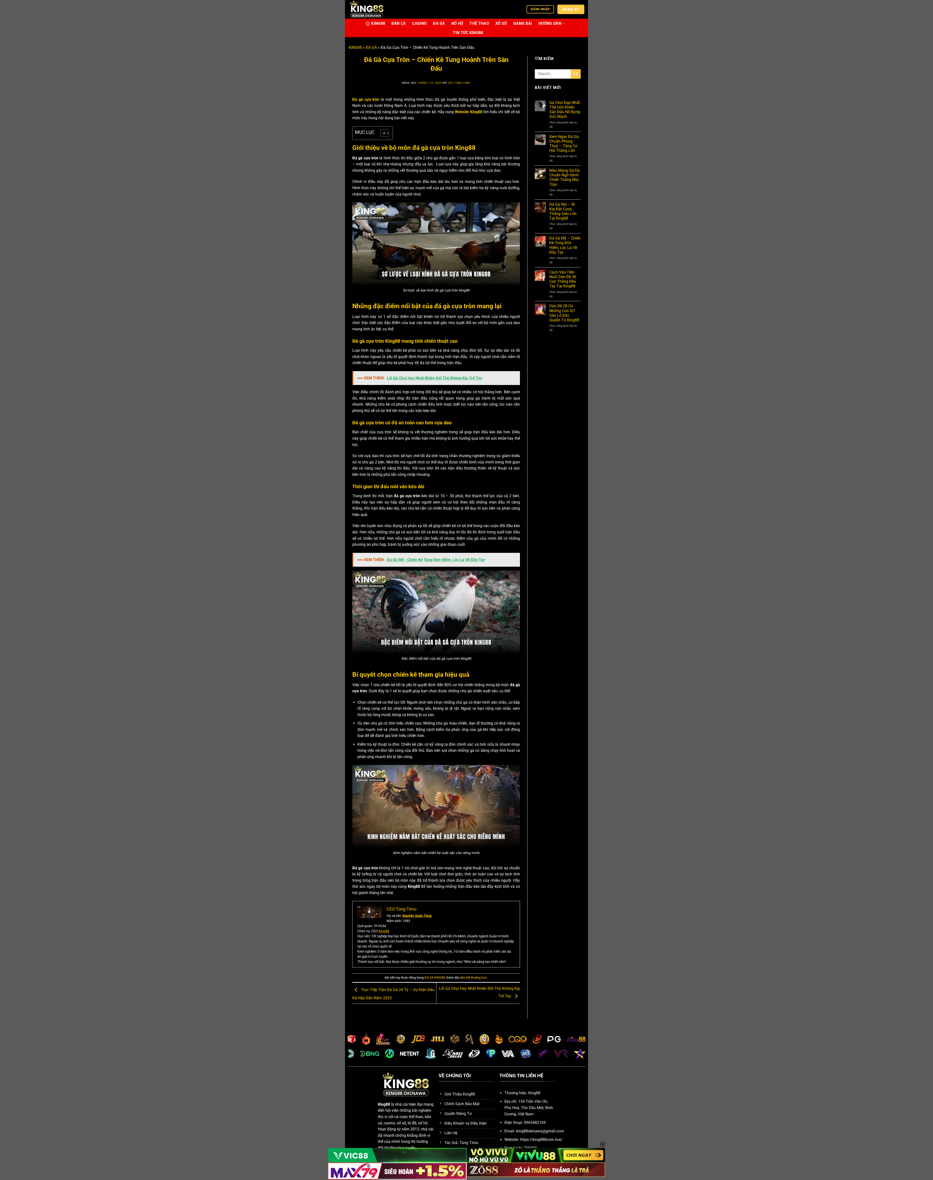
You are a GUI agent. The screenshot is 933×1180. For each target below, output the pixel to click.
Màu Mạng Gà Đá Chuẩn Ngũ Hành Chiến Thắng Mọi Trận (564, 177)
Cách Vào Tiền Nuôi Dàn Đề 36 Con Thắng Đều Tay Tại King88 (562, 279)
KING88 (378, 23)
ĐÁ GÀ (439, 23)
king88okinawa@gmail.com (540, 1131)
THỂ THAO (479, 23)
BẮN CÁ (398, 23)
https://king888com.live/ (541, 1139)
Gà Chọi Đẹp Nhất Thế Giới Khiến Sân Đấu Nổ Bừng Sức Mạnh (564, 109)
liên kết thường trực (473, 977)
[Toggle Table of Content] (382, 133)
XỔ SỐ (501, 23)
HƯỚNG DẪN (549, 23)
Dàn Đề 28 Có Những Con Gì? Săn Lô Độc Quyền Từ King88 (564, 313)
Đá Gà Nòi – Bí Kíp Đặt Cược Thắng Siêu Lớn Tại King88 (563, 211)
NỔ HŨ (457, 23)
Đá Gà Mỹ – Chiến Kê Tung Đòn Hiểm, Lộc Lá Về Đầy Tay (565, 245)
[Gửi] (576, 74)
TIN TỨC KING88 (468, 32)
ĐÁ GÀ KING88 (434, 977)
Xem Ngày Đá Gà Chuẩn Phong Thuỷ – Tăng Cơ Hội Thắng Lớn (564, 143)
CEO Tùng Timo (459, 83)
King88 (384, 931)
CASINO (419, 23)
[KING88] (373, 9)
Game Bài (522, 23)
